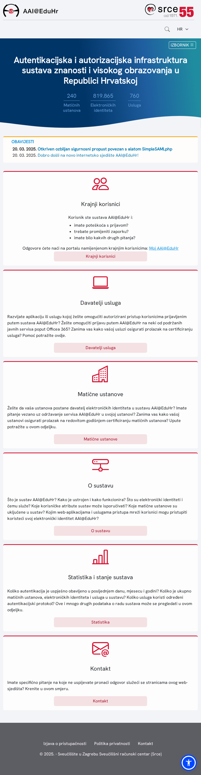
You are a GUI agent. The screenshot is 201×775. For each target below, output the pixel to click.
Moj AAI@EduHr (164, 248)
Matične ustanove (101, 439)
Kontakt (100, 701)
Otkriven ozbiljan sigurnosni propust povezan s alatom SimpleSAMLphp (105, 149)
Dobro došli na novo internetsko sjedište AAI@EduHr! (88, 155)
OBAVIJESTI (23, 141)
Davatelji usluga (101, 347)
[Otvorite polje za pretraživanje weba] (167, 29)
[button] (189, 763)
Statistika (100, 622)
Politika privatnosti (112, 743)
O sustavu (100, 530)
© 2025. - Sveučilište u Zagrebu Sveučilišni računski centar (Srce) (101, 754)
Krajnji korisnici (100, 256)
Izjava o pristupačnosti (64, 743)
